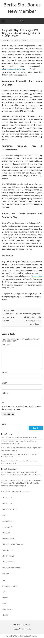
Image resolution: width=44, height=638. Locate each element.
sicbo (4, 592)
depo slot (6, 603)
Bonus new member (9, 586)
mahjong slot (7, 527)
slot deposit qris (8, 556)
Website (5, 393)
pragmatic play (33, 294)
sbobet (5, 598)
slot (10, 294)
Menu (22, 21)
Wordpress (33, 636)
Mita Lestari (5, 480)
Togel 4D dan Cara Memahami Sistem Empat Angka (19, 437)
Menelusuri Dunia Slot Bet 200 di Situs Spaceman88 (12, 317)
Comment (6, 345)
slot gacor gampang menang (12, 544)
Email (4, 383)
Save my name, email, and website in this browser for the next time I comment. (21, 407)
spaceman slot (7, 550)
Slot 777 (5, 515)
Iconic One (10, 636)
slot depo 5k (7, 498)
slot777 (5, 615)
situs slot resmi (8, 538)
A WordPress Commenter (10, 491)
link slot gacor (7, 609)
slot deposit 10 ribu (9, 509)
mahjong (5, 573)
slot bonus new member (11, 567)
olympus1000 (37, 276)
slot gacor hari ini (26, 296)
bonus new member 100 (9, 472)
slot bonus (6, 533)
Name (4, 372)
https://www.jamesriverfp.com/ (13, 69)
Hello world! (26, 491)
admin (7, 40)
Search (3, 424)
